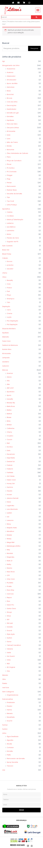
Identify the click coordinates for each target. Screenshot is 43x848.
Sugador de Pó (12, 242)
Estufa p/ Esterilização (15, 220)
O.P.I (8, 575)
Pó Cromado (12, 172)
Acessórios (11, 69)
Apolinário (10, 392)
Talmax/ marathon (14, 645)
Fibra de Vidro (12, 124)
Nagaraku (10, 557)
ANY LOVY (10, 388)
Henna (9, 710)
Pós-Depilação (12, 321)
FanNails (10, 472)
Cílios (4, 277)
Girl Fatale (10, 476)
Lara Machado (12, 509)
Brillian (9, 425)
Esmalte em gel (13, 113)
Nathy (9, 564)
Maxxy (9, 539)
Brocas (9, 98)
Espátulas (10, 120)
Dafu (8, 450)
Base (9, 91)
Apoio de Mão (12, 83)
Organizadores (12, 695)
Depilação (6, 306)
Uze (3, 770)
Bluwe (9, 417)
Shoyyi (9, 612)
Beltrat (9, 414)
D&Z (8, 443)
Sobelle (10, 627)
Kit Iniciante (6, 353)
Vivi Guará (11, 656)
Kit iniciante (11, 131)
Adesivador (11, 76)
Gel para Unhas (13, 128)
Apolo (9, 395)
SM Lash (10, 623)
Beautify (10, 280)
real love (10, 594)
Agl (3, 61)
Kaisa (9, 502)
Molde (9, 146)
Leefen (9, 513)
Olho (4, 679)
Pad (8, 291)
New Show (11, 572)
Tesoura (10, 766)
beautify (10, 399)
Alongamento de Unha (10, 65)
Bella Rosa (11, 406)
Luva (8, 139)
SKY (8, 619)
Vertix (9, 653)
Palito (9, 755)
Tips (8, 197)
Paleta (4, 683)
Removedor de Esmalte (16, 758)
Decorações (11, 105)
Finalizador (11, 702)
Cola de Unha (12, 102)
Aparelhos (6, 209)
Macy (9, 524)
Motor (9, 234)
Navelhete (11, 717)
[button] (37, 10)
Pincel (9, 164)
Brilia (8, 421)
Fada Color (6, 341)
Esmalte (10, 751)
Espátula (5, 333)
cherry (4, 273)
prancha (10, 265)
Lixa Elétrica (11, 227)
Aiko (8, 384)
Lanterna (10, 223)
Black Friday (6, 254)
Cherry (9, 432)
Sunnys (5, 725)
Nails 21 (9, 561)
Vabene (10, 649)
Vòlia (9, 660)
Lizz (8, 517)
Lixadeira (5, 362)
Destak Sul (11, 461)
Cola (8, 284)
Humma (10, 487)
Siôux (9, 616)
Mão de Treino (12, 142)
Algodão (10, 740)
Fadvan (9, 465)
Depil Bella (11, 458)
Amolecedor (11, 80)
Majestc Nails (12, 528)
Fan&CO (10, 469)
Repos (9, 597)
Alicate (9, 744)
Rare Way (10, 590)
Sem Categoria (8, 692)
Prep (8, 179)
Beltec (9, 410)
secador (10, 269)
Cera (9, 310)
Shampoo (10, 299)
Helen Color (11, 480)
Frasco (9, 288)
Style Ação (11, 634)
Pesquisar (34, 48)
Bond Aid (10, 94)
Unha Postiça (12, 205)
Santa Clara (11, 608)
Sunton (9, 638)
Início (4, 21)
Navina (9, 568)
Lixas (8, 135)
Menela (5, 675)
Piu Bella (10, 583)
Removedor (11, 186)
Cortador (10, 747)
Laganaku (10, 506)
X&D (8, 664)
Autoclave (10, 87)
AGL (8, 381)
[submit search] (36, 17)
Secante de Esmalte (14, 194)
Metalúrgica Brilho (13, 546)
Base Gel (5, 250)
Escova (9, 261)
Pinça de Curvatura (14, 161)
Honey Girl (11, 483)
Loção (9, 317)
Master (9, 535)
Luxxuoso (5, 366)
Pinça (9, 295)
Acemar (10, 373)
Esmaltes (10, 116)
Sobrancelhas (7, 699)
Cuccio (9, 439)
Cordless (10, 216)
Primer (9, 183)
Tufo (8, 302)
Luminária (10, 231)
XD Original (11, 667)
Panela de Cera (13, 238)
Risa (8, 601)
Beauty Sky (11, 403)
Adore (9, 377)
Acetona (10, 72)
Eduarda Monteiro (9, 329)
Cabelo (5, 258)
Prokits (9, 586)
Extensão (5, 337)
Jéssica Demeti (12, 498)
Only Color (11, 579)
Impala (9, 491)
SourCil (9, 721)
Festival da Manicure (10, 345)
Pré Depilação (12, 324)
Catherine (10, 428)
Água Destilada (12, 736)
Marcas (5, 370)
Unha (4, 733)
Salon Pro (10, 605)
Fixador (9, 706)
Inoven (9, 494)
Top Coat (10, 201)
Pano (9, 157)
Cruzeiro (10, 436)
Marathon (10, 531)
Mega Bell (10, 542)
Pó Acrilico (11, 168)
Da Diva (10, 447)
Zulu (8, 671)
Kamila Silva (6, 349)
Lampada (6, 358)
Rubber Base (12, 190)
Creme (9, 313)
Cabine (9, 212)
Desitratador (11, 109)
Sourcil (9, 630)
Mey (8, 550)
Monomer (10, 150)
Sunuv (9, 642)
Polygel (9, 175)
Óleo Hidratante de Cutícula (17, 153)
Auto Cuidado (7, 246)
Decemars (11, 454)
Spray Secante (12, 762)
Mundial (10, 553)
